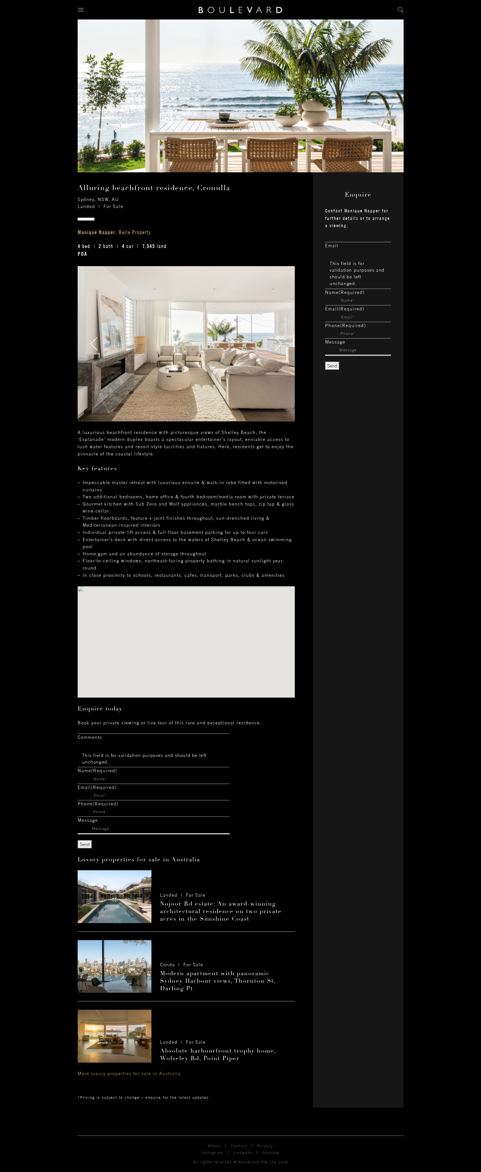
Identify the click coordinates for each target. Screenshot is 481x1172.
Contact (239, 1146)
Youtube (270, 1152)
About (214, 1146)
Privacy (265, 1146)
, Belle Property (114, 232)
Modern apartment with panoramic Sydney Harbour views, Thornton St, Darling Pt (218, 981)
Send (85, 844)
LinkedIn (242, 1152)
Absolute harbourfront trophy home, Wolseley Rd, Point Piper (218, 1054)
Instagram (212, 1152)
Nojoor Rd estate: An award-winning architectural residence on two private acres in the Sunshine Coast (221, 911)
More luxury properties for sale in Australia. (130, 1073)
